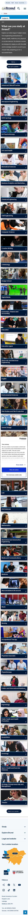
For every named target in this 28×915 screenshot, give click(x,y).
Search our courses (13, 811)
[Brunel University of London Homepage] (8, 8)
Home (5, 13)
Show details (19, 464)
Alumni (16, 2)
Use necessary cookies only (14, 475)
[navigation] (25, 912)
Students (8, 2)
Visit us (13, 62)
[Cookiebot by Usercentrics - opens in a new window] (19, 439)
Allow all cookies (14, 469)
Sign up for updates (13, 66)
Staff (12, 2)
